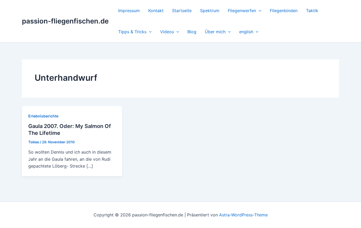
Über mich (215, 31)
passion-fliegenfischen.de (65, 21)
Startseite (182, 10)
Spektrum (209, 10)
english (246, 31)
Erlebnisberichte (43, 116)
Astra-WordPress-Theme (243, 214)
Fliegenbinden (284, 10)
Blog (191, 31)
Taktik (312, 10)
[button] (258, 10)
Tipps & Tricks (132, 31)
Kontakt (156, 10)
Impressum (129, 10)
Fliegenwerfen (242, 10)
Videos (167, 31)
